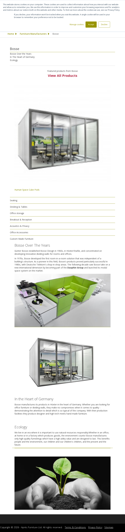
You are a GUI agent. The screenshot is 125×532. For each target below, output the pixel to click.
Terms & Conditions (75, 527)
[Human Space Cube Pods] (62, 133)
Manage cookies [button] (77, 24)
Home (11, 33)
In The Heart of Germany (22, 56)
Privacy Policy (95, 527)
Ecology (14, 60)
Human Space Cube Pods (26, 189)
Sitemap (108, 527)
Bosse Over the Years (20, 53)
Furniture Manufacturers (33, 33)
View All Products (62, 75)
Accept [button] (91, 24)
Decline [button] (104, 24)
